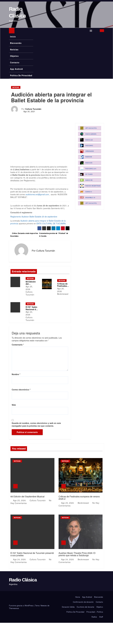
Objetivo (14, 56)
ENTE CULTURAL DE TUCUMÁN (51, 223)
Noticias (14, 49)
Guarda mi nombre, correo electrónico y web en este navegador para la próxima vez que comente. (36, 424)
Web (14, 404)
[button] (96, 30)
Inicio (13, 36)
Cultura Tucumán (33, 109)
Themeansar (14, 608)
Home (77, 597)
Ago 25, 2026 (29, 288)
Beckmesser (63, 293)
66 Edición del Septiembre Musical (27, 496)
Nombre (16, 374)
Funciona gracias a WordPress (21, 605)
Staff (101, 616)
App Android (16, 69)
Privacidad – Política (94, 611)
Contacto (14, 62)
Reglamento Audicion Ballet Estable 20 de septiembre (33, 216)
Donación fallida (68, 607)
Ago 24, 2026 (29, 313)
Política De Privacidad (21, 75)
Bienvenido (15, 43)
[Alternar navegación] (91, 30)
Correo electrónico (21, 389)
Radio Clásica (23, 579)
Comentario (18, 344)
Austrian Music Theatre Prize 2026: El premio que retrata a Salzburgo (77, 554)
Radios (94, 616)
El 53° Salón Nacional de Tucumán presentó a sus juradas (32, 554)
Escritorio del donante (85, 607)
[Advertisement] (40, 145)
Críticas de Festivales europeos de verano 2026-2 (79, 498)
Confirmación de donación (83, 602)
